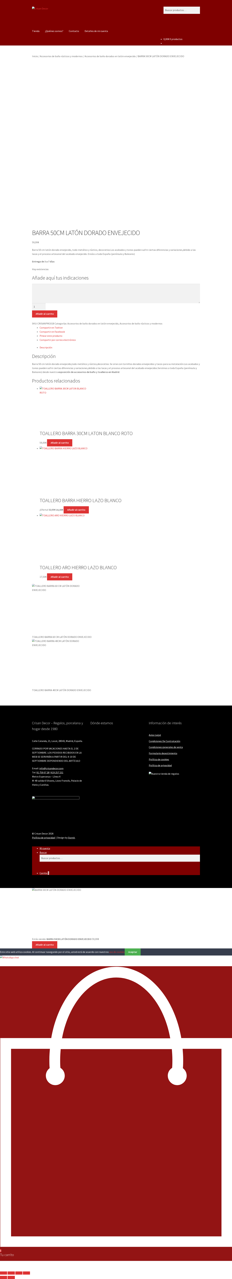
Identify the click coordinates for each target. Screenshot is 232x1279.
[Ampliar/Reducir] (3, 1273)
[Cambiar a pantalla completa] (11, 1273)
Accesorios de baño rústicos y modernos (61, 56)
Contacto (74, 31)
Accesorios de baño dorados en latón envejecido (110, 56)
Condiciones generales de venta (166, 747)
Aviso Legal (155, 735)
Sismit (71, 837)
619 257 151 (57, 772)
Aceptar (132, 951)
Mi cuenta (45, 848)
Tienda (35, 31)
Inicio (35, 56)
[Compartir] (18, 1273)
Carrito (44, 873)
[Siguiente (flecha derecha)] (11, 1277)
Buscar (43, 852)
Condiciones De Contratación (164, 741)
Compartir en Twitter (51, 327)
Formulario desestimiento (163, 753)
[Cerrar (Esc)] (26, 1273)
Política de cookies (159, 759)
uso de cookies (117, 951)
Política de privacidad (160, 765)
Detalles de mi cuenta (96, 31)
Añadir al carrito (45, 313)
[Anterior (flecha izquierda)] (3, 1277)
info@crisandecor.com (51, 768)
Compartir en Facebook (52, 331)
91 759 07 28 (42, 772)
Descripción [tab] (46, 347)
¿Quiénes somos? (54, 31)
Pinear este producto (51, 335)
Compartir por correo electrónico (58, 339)
